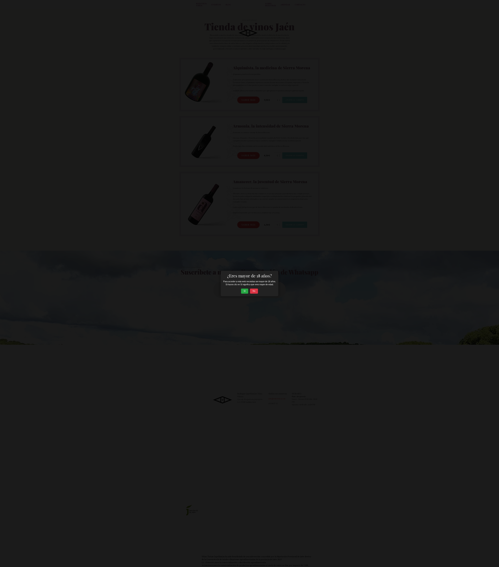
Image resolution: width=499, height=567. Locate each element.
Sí (245, 291)
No (254, 291)
